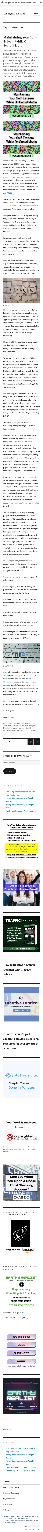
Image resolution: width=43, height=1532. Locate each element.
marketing (17, 728)
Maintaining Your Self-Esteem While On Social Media (20, 41)
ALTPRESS (7, 193)
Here (23, 1313)
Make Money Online (11, 1487)
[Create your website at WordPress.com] (21, 2)
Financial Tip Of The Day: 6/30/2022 (20, 1471)
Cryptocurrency (9, 1499)
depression (7, 726)
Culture (6, 1510)
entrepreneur (16, 726)
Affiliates (7, 1482)
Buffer (30, 679)
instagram (32, 726)
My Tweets (7, 1429)
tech (25, 730)
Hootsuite (7, 682)
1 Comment (33, 730)
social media (18, 723)
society (20, 730)
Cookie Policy (11, 1522)
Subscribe (10, 771)
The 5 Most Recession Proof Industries (21, 811)
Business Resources (11, 1493)
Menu (36, 13)
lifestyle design (8, 728)
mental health (26, 728)
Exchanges (7, 1504)
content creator (30, 723)
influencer (25, 726)
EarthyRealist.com (14, 13)
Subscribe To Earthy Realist (17, 756)
